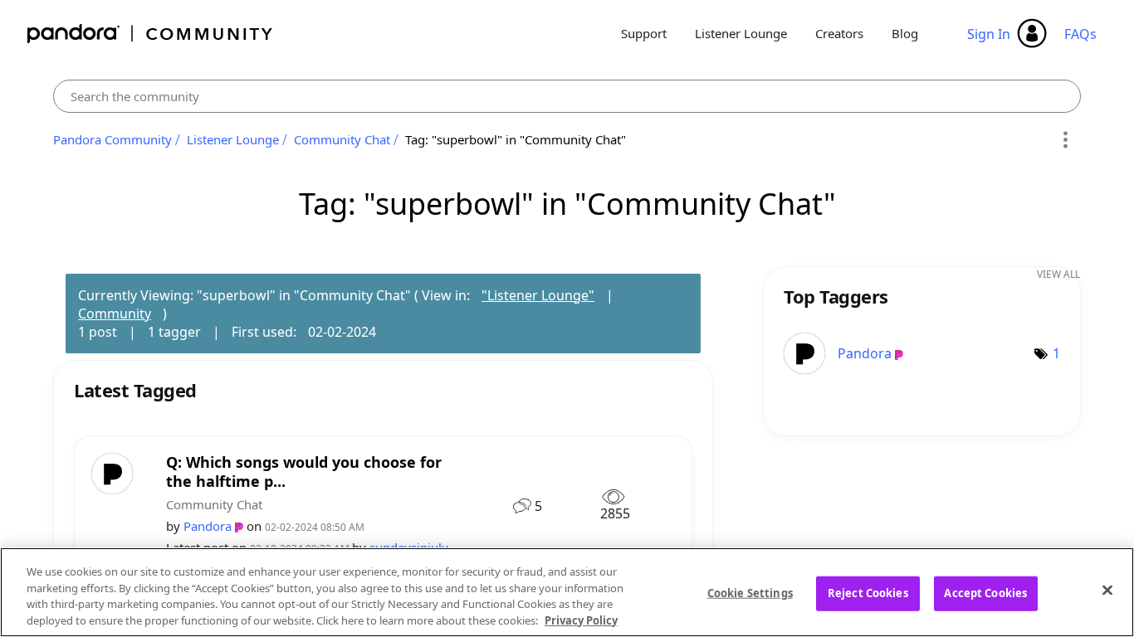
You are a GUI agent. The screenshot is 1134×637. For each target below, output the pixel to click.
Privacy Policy (581, 619)
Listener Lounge (741, 33)
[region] (567, 592)
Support (644, 33)
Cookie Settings (750, 593)
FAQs (1080, 34)
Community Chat (342, 139)
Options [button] (1065, 140)
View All (1058, 274)
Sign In (988, 34)
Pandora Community (150, 33)
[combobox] (567, 96)
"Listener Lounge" (537, 295)
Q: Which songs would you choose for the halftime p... (304, 471)
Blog (905, 33)
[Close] (1107, 589)
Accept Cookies (985, 593)
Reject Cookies (868, 593)
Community (114, 313)
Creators (839, 33)
